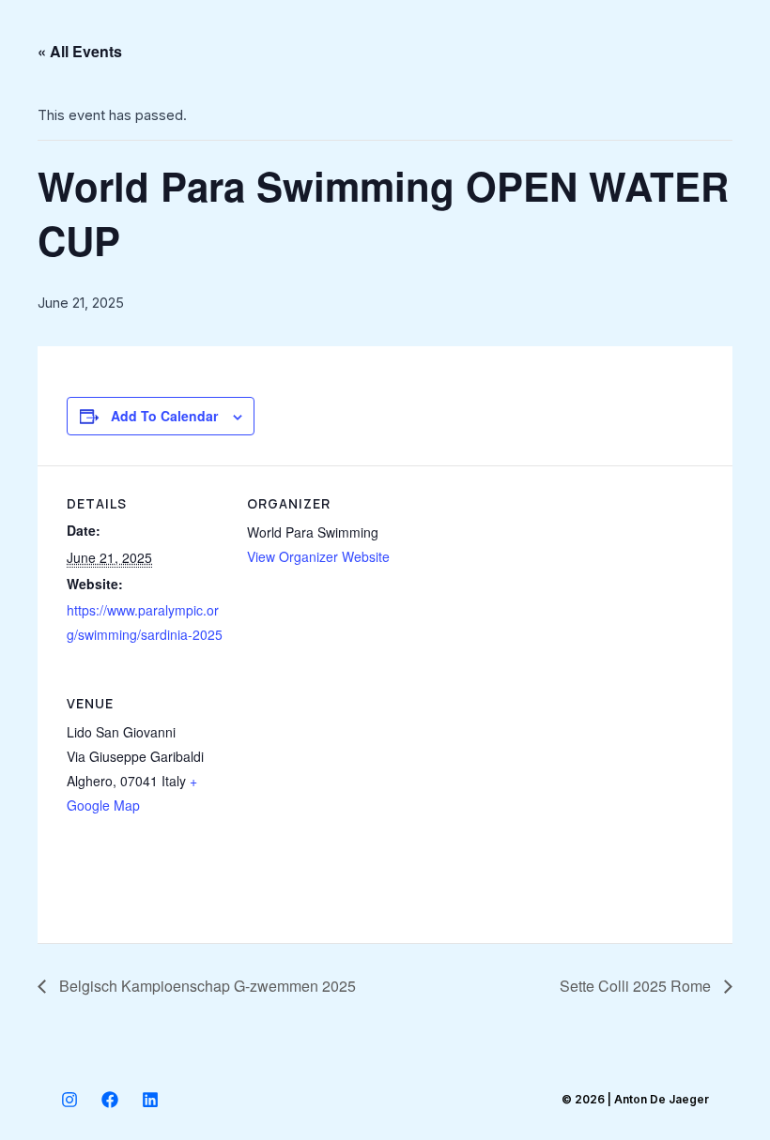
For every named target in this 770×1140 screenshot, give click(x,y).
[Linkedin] (150, 1099)
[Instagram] (69, 1099)
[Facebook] (109, 1099)
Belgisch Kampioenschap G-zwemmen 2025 (205, 985)
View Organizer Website (318, 556)
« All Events (80, 51)
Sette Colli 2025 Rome (637, 985)
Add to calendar (164, 415)
